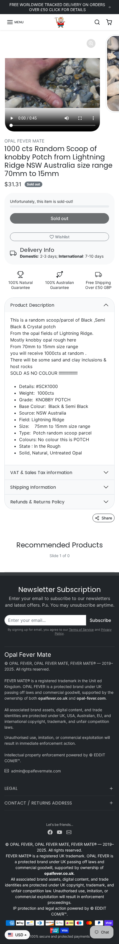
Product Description (32, 305)
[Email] (69, 832)
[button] (15, 22)
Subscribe (100, 620)
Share (107, 518)
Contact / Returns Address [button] (38, 803)
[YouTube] (59, 832)
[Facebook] (50, 832)
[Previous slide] (6, 560)
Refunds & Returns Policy (37, 502)
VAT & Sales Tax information (41, 472)
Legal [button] (10, 788)
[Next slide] (112, 560)
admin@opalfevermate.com (36, 771)
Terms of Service (81, 630)
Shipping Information (33, 487)
